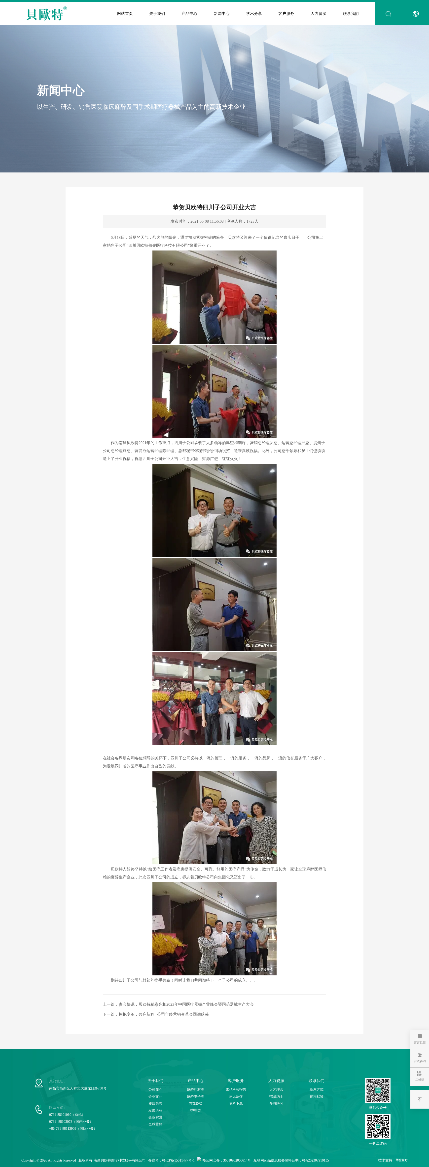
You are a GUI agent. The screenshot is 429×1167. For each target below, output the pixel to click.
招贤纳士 (276, 1096)
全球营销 (155, 1124)
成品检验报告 (235, 1089)
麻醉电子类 (195, 1096)
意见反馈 (236, 1096)
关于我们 (157, 13)
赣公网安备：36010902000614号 (226, 1160)
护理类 (195, 1110)
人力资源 (318, 13)
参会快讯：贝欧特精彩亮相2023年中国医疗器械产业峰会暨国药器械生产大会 (186, 1004)
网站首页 (125, 13)
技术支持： (387, 1160)
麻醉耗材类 (195, 1089)
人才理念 (276, 1089)
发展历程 (155, 1110)
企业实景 (155, 1117)
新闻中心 (222, 13)
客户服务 (286, 13)
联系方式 (316, 1089)
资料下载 (236, 1103)
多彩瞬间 (276, 1103)
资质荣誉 (155, 1103)
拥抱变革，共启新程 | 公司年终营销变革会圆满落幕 (164, 1014)
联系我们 (351, 13)
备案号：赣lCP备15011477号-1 (171, 1160)
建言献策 (316, 1096)
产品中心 (189, 13)
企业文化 (155, 1096)
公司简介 (155, 1089)
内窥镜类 (196, 1103)
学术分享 (254, 13)
